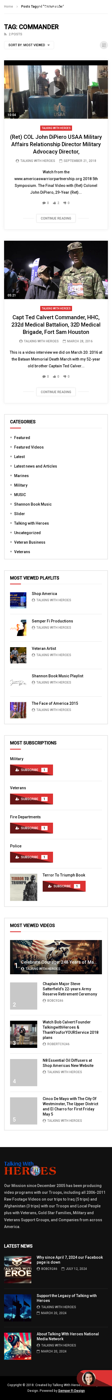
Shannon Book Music (33, 504)
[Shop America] (18, 600)
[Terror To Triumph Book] (23, 887)
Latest (19, 457)
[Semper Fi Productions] (18, 628)
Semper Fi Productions (52, 621)
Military (20, 485)
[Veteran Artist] (18, 655)
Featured (22, 438)
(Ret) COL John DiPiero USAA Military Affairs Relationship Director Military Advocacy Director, (56, 144)
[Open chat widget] (94, 1378)
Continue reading (56, 218)
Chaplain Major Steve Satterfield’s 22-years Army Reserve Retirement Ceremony (70, 989)
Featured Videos (29, 447)
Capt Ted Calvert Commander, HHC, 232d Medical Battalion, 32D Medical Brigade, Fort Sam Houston (56, 324)
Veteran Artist (44, 648)
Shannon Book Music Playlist (57, 676)
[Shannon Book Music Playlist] (18, 683)
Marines (21, 476)
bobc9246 (55, 1001)
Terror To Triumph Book (64, 875)
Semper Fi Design (71, 1391)
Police (15, 846)
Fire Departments (25, 817)
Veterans (22, 552)
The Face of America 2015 (55, 703)
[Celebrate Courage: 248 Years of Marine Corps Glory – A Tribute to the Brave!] (56, 957)
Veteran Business (29, 542)
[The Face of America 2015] (18, 710)
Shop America (44, 593)
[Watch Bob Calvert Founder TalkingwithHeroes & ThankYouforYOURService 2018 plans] (23, 1034)
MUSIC (20, 495)
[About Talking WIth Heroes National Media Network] (17, 1346)
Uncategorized (27, 533)
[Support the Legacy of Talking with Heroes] (17, 1307)
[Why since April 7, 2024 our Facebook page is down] (17, 1269)
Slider (19, 514)
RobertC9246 (58, 1044)
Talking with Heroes (56, 128)
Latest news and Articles (35, 466)
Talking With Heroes (37, 161)
